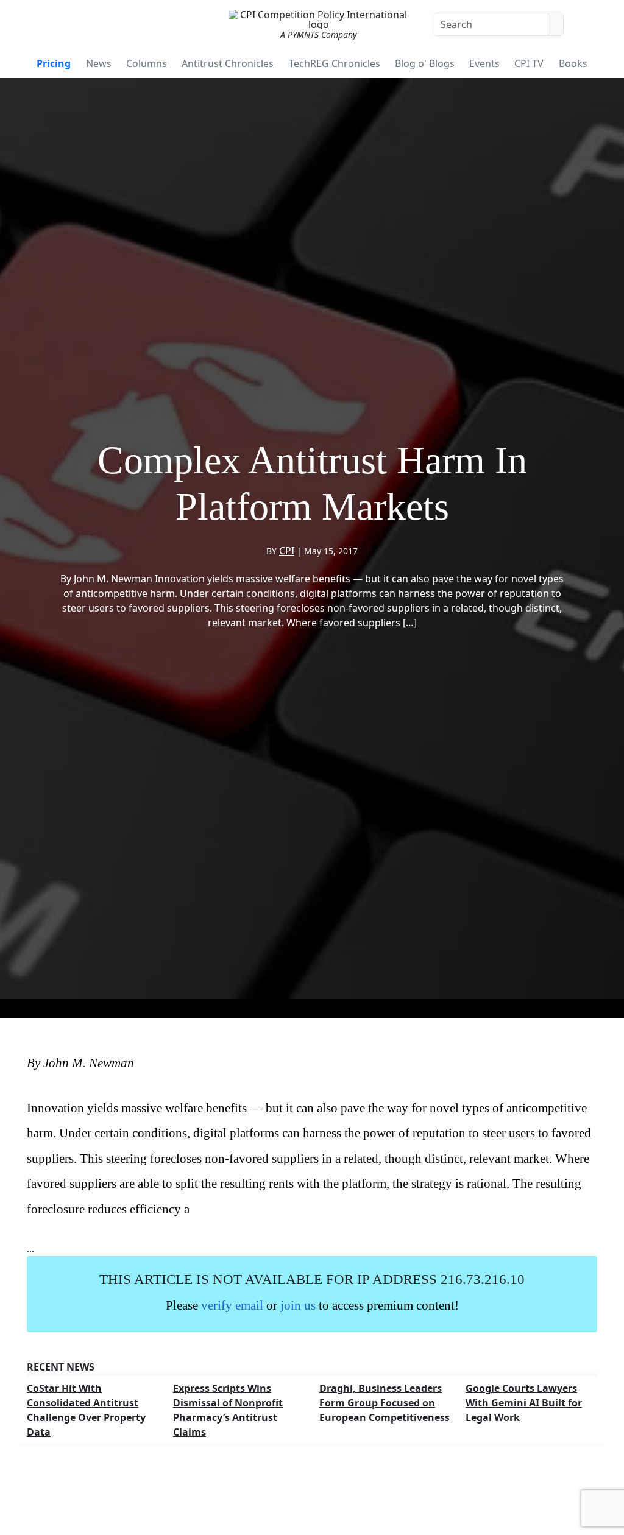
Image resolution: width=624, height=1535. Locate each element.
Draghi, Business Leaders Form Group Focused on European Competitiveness (384, 1402)
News (99, 63)
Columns (146, 63)
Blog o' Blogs (425, 63)
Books (573, 63)
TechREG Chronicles (334, 63)
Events (484, 63)
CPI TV (529, 63)
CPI (286, 550)
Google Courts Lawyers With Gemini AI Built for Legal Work (524, 1402)
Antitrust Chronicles (228, 63)
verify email (232, 1305)
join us (298, 1305)
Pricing (54, 63)
